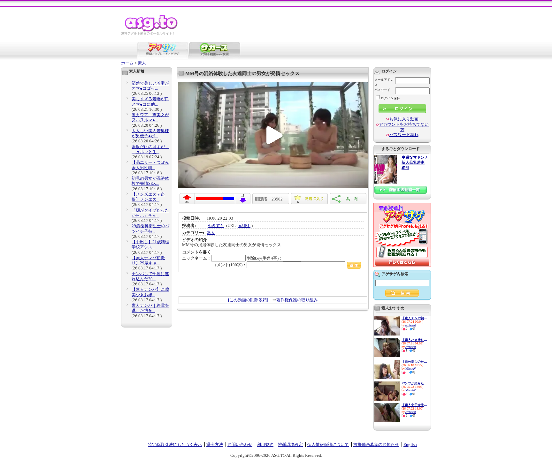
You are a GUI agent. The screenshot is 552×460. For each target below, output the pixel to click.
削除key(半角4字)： (265, 258)
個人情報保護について (328, 444)
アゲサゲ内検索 (394, 274)
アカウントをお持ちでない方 (404, 127)
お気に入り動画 (403, 119)
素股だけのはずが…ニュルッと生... (150, 149)
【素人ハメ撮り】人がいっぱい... (414, 340)
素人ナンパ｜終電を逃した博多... (150, 308)
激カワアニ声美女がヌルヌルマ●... (150, 117)
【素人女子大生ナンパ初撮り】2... (414, 405)
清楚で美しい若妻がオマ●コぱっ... (150, 86)
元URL (244, 225)
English (410, 444)
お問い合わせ (239, 444)
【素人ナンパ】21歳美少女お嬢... (150, 292)
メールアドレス (384, 82)
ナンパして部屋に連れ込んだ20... (150, 276)
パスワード (382, 90)
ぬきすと (216, 225)
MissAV (410, 368)
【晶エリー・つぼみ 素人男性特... (150, 165)
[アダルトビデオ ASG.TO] (151, 30)
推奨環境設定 (290, 444)
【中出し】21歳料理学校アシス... (150, 244)
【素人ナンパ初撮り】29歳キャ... (148, 260)
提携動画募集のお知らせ (376, 444)
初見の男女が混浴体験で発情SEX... (150, 181)
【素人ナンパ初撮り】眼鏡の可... (414, 318)
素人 (142, 63)
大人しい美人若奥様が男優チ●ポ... (150, 133)
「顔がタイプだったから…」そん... (150, 213)
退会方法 (214, 444)
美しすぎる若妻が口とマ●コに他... (150, 101)
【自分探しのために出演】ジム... (414, 361)
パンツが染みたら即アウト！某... (414, 383)
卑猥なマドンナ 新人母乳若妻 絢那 (415, 162)
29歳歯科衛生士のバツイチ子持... (150, 228)
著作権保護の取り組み (297, 300)
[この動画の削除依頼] (248, 300)
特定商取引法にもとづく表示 (175, 444)
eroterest (410, 325)
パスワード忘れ (403, 134)
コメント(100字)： (229, 264)
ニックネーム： (196, 258)
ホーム (127, 63)
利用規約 (265, 444)
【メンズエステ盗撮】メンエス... (148, 197)
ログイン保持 (390, 98)
